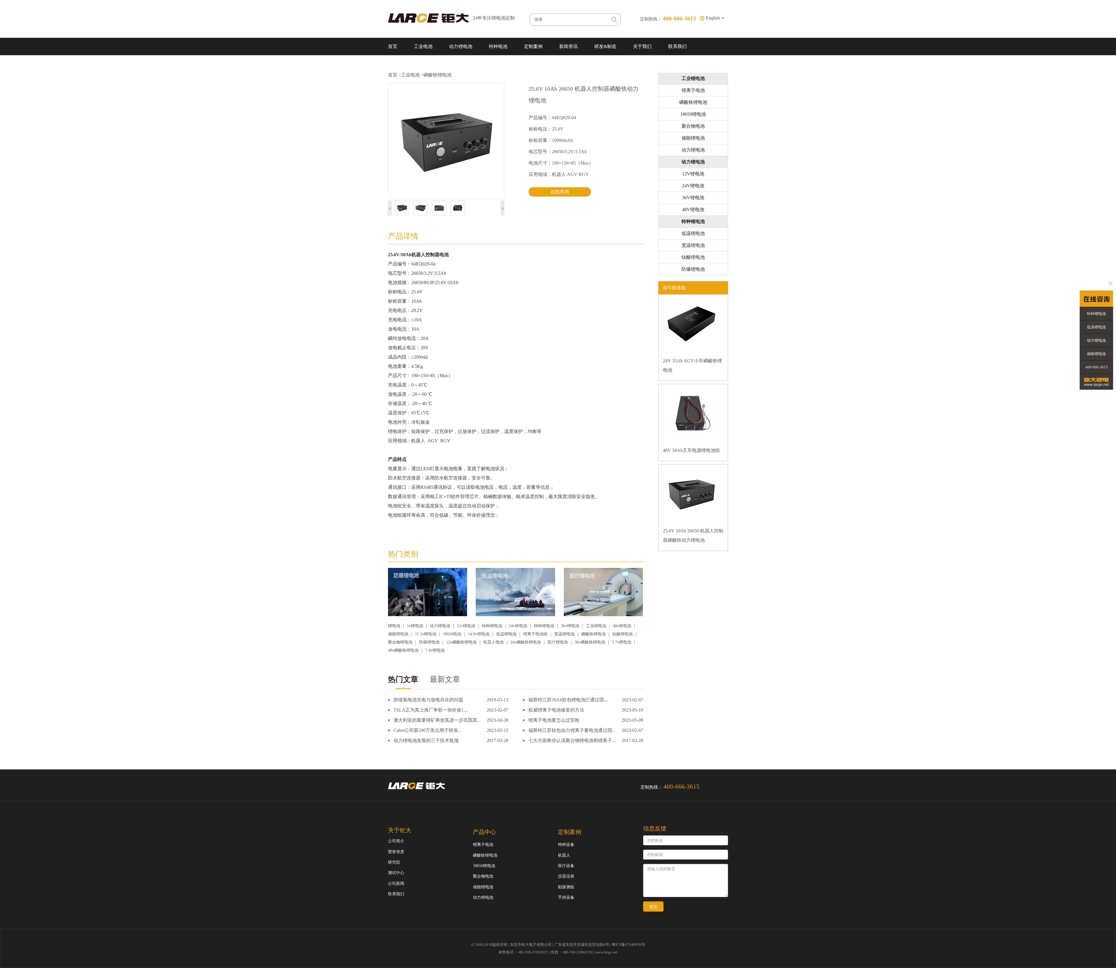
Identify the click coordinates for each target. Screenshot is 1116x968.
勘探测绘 (566, 887)
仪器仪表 (566, 876)
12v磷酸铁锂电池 (461, 642)
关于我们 (642, 46)
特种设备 (566, 844)
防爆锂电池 (429, 642)
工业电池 (423, 46)
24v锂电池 (518, 626)
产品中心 (484, 832)
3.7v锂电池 (621, 642)
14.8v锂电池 (478, 634)
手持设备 (566, 897)
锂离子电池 (693, 90)
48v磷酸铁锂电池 (403, 650)
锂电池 (394, 626)
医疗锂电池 (558, 642)
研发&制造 (605, 46)
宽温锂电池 (564, 634)
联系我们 (677, 46)
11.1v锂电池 (425, 634)
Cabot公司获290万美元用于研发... (428, 730)
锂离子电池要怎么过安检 (554, 720)
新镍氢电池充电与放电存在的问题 (428, 699)
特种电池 (498, 46)
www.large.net (606, 952)
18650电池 (452, 634)
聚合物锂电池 (400, 642)
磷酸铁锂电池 (437, 74)
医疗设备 (566, 866)
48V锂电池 (693, 209)
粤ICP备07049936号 (628, 944)
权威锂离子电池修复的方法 (556, 709)
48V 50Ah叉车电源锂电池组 (691, 450)
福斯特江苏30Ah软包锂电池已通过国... (567, 699)
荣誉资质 (396, 852)
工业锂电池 (596, 626)
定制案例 (533, 46)
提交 (653, 906)
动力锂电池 (460, 46)
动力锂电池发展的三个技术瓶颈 (426, 740)
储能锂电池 (398, 634)
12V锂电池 (693, 173)
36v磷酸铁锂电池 (590, 642)
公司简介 (396, 841)
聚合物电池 (693, 126)
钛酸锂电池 (622, 634)
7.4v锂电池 (435, 650)
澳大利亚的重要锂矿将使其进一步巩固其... (437, 720)
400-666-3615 (1096, 367)
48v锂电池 (622, 626)
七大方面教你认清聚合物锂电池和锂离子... (572, 740)
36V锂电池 (693, 197)
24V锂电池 (693, 185)
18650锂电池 (693, 114)
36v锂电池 (570, 626)
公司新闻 (396, 883)
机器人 (564, 855)
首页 (392, 46)
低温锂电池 (506, 634)
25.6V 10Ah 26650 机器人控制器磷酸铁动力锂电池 (693, 535)
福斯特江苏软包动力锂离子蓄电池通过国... (572, 730)
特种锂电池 (492, 626)
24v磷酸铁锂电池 (525, 642)
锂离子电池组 (535, 634)
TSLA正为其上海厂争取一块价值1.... (431, 709)
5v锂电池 (415, 626)
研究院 (394, 862)
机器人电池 (493, 642)
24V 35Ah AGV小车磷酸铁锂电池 (692, 365)
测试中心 (396, 873)
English (713, 17)
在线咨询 (559, 191)
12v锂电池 (466, 626)
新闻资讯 (568, 46)
